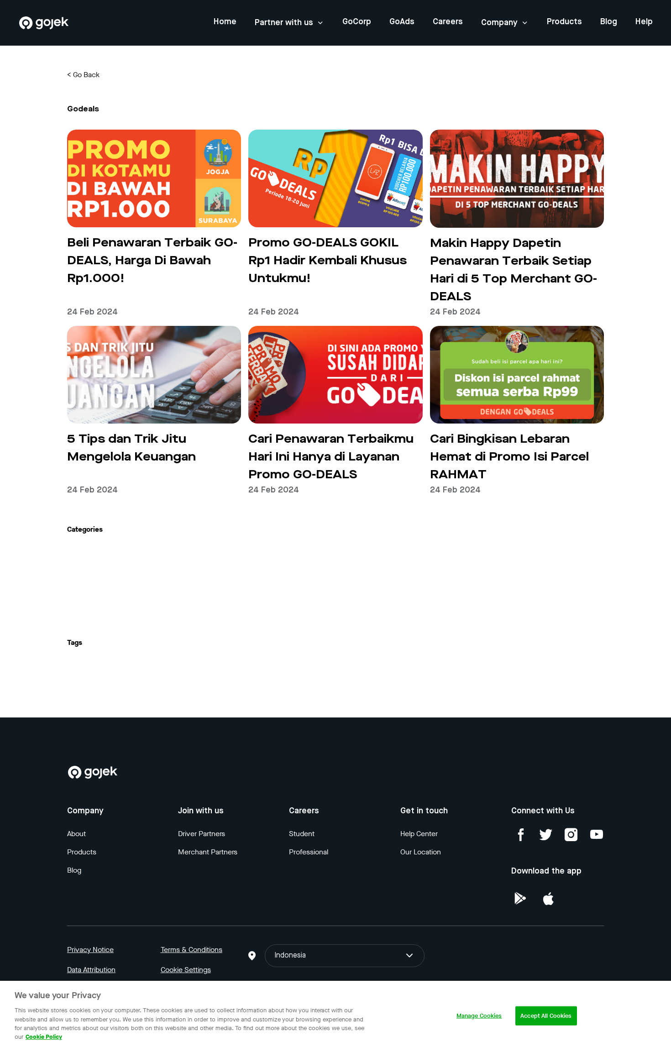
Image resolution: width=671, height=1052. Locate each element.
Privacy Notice (90, 949)
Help (644, 22)
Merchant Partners (207, 852)
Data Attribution (91, 969)
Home (225, 22)
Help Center (419, 833)
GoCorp (356, 22)
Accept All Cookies (545, 1016)
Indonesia (290, 955)
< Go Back (83, 74)
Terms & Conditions (191, 949)
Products (564, 22)
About (76, 833)
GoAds (401, 22)
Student (302, 833)
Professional (308, 852)
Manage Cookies (479, 1016)
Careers (448, 22)
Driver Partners (201, 833)
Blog (608, 22)
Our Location (420, 852)
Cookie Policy (44, 1037)
